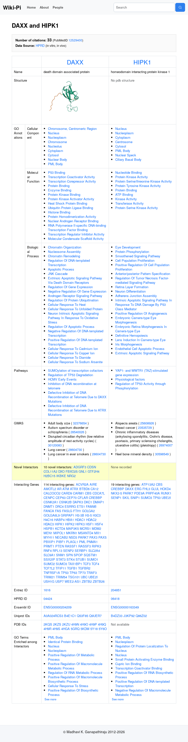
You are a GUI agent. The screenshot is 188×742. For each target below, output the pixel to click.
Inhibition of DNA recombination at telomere (72, 385)
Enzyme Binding (59, 190)
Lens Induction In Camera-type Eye (140, 339)
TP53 (65, 572)
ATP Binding (124, 194)
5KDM (85, 628)
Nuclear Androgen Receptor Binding (73, 221)
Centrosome (123, 141)
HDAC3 (49, 524)
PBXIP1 (49, 541)
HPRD (40, 45)
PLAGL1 (72, 541)
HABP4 (59, 519)
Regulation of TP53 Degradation (70, 374)
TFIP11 (61, 568)
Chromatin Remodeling (64, 256)
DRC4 (59, 506)
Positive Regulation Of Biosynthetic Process (73, 692)
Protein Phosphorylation (132, 251)
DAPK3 (78, 502)
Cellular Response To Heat (67, 304)
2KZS (57, 624)
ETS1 (81, 506)
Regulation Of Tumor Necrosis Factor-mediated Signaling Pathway (142, 280)
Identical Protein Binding (65, 641)
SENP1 (116, 497)
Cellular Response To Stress (68, 685)
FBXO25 (72, 471)
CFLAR (83, 497)
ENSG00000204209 (57, 607)
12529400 (75, 40)
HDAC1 (80, 519)
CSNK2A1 (51, 502)
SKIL (125, 497)
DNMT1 (49, 506)
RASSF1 (71, 546)
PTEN (59, 546)
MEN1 (48, 533)
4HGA (65, 628)
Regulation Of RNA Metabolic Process (75, 672)
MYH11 (49, 537)
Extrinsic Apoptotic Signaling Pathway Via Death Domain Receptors (75, 280)
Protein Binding (59, 185)
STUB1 (81, 559)
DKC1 (88, 502)
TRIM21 (49, 577)
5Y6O (103, 628)
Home (31, 7)
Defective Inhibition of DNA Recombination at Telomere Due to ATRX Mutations (77, 410)
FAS (58, 510)
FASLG (67, 510)
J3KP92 (129, 615)
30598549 (162, 454)
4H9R (47, 628)
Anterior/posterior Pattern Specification (142, 273)
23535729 (145, 427)
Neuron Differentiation (130, 291)
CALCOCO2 (52, 493)
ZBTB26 (99, 581)
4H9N (75, 624)
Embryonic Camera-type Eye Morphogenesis (135, 319)
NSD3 (73, 537)
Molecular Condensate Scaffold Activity (76, 238)
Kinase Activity (126, 199)
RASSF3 (84, 546)
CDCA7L (99, 493)
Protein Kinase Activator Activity (71, 199)
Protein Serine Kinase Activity (136, 207)
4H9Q (102, 624)
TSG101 (74, 577)
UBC (84, 577)
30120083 (55, 445)
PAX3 (93, 537)
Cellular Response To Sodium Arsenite (75, 361)
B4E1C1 (70, 615)
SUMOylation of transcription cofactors (75, 370)
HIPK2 (69, 524)
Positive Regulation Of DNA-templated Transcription (75, 341)
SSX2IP (49, 559)
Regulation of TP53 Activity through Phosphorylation (140, 385)
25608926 (147, 423)
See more (50, 699)
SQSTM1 (90, 555)
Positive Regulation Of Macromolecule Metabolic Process (75, 665)
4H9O (84, 624)
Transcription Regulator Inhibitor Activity (76, 234)
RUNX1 (166, 493)
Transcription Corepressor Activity (72, 181)
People (58, 7)
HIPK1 (142, 61)
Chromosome (57, 141)
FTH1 (77, 510)
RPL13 (57, 550)
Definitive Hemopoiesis (131, 335)
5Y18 (94, 628)
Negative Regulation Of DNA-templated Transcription (75, 333)
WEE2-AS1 (73, 581)
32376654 (80, 423)
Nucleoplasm (57, 137)
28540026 (77, 432)
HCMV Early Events (62, 379)
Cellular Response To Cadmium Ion (73, 348)
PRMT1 (49, 546)
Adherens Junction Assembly (136, 295)
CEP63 (61, 497)
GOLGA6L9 (52, 515)
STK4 (71, 559)
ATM (65, 488)
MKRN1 (71, 533)
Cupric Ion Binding (128, 663)
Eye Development (128, 247)
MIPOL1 (59, 533)
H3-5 (88, 515)
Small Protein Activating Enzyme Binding (144, 659)
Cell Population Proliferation (134, 260)
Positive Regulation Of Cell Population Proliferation (142, 267)
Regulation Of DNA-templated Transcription (69, 262)
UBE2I (93, 577)
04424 (48, 598)
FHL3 (146, 488)
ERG (138, 488)
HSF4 (99, 524)
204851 (116, 590)
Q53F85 (82, 615)
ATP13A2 (148, 484)
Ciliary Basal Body (128, 159)
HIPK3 (80, 524)
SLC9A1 (49, 555)
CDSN (91, 467)
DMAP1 (98, 502)
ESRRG (70, 506)
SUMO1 (92, 559)
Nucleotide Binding (128, 172)
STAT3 (61, 559)
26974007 (166, 445)
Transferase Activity (129, 203)
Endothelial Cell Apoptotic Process (139, 348)
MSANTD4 (85, 533)
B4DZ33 (116, 615)
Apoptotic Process (61, 269)
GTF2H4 (93, 471)
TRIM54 (61, 577)
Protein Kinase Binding (64, 194)
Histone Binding (59, 212)
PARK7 (83, 537)
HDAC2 (91, 519)
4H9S (56, 628)
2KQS (48, 624)
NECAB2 (61, 537)
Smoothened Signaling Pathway (137, 256)
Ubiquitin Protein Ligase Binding (70, 207)
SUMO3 (61, 563)
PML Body (55, 163)
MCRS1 (85, 528)
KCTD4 (60, 528)
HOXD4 (165, 488)
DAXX (75, 61)
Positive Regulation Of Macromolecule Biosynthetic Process (75, 679)
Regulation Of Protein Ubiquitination (73, 300)
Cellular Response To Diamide (69, 357)
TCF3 (87, 563)
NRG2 (71, 475)
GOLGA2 (88, 510)
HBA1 (70, 519)
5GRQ (75, 628)
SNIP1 (135, 497)
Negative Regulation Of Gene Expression (77, 291)
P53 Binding (56, 172)
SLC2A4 (94, 550)
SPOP (78, 555)
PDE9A (139, 493)
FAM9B (91, 506)
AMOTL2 (50, 488)
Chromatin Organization (64, 247)
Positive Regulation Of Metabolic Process (71, 657)
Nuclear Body (57, 159)
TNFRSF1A (52, 572)
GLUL (155, 488)
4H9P (93, 624)
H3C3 (97, 515)
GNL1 (83, 471)
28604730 (75, 449)
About (44, 7)
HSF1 (90, 524)
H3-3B (79, 515)
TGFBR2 (84, 568)
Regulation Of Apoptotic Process (71, 326)
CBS (88, 493)
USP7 (59, 581)
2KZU (66, 624)
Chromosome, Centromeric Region (72, 128)
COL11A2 (50, 471)
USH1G (49, 581)
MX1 (97, 533)
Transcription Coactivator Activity (71, 176)
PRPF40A (153, 493)
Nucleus (53, 133)
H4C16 (48, 519)
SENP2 (68, 550)
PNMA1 (92, 541)
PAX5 (102, 537)
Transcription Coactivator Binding (138, 668)
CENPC (49, 497)
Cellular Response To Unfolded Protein (75, 309)
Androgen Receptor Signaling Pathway (75, 295)
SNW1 (60, 555)
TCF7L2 (49, 568)
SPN (69, 555)
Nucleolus (55, 146)
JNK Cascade (58, 273)
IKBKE (61, 475)
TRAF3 (92, 572)
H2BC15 (49, 475)
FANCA (49, 510)
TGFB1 (72, 568)
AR (59, 488)
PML (82, 541)
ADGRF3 (79, 467)
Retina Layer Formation (131, 286)
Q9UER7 (95, 615)
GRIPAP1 (67, 515)
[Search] (180, 7)
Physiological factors (130, 379)
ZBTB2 (87, 581)
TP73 (82, 572)
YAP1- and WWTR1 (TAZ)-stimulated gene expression (141, 372)
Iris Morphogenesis (128, 344)
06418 (115, 598)
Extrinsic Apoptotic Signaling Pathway (142, 353)
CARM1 (78, 493)
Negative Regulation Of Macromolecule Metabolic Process (143, 692)
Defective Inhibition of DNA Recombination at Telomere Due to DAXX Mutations (77, 397)
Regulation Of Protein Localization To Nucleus (141, 648)
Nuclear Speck (125, 155)
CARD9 (66, 493)
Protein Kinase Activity (131, 176)
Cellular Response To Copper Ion (71, 353)
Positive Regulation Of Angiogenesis (141, 313)
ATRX (74, 488)
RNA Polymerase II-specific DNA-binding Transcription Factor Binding (77, 227)
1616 (47, 590)
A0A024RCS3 (53, 615)
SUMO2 (49, 563)
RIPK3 (96, 546)
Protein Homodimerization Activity (72, 216)
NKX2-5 (116, 493)
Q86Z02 (141, 615)
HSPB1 (49, 528)
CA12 (94, 488)
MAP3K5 (72, 528)
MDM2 (96, 528)
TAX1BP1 (75, 563)
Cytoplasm (55, 150)
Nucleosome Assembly (64, 251)
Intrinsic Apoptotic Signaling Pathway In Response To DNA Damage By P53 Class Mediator (143, 304)
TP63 (73, 572)
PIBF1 (60, 541)
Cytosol (53, 155)
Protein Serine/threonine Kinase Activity (143, 181)
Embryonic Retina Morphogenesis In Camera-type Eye (141, 328)
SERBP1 (81, 550)
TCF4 (95, 563)
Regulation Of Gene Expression (70, 286)
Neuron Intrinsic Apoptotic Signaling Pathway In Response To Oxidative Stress (73, 317)
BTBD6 (84, 488)
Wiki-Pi (12, 7)
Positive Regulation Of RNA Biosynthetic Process (144, 674)
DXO (61, 471)
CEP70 (72, 497)
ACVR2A (82, 484)
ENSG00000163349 (125, 607)
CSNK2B (65, 502)
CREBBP (95, 497)
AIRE (93, 484)
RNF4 (48, 550)
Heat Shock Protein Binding (67, 203)
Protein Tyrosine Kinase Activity (138, 185)
